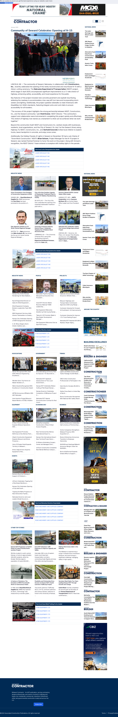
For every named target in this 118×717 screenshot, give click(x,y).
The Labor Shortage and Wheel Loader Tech (89, 203)
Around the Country (91, 309)
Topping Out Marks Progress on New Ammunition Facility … (22, 492)
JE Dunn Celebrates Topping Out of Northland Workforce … (22, 482)
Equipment (16, 405)
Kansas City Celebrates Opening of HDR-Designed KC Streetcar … (22, 319)
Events (14, 456)
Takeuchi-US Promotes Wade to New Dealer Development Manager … (46, 317)
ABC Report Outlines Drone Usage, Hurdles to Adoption (89, 215)
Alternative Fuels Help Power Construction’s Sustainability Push (90, 55)
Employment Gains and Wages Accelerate (90, 75)
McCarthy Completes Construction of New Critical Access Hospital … (44, 425)
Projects (63, 275)
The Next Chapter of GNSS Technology (90, 96)
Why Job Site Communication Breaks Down (90, 117)
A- (94, 21)
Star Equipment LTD (42, 333)
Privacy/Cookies (113, 713)
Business (63, 405)
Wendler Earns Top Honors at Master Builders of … (21, 381)
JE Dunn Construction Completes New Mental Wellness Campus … (46, 448)
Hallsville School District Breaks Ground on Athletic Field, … (69, 295)
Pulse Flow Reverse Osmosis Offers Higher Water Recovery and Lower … (89, 529)
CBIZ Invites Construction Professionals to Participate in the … (70, 380)
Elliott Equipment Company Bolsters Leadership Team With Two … (21, 308)
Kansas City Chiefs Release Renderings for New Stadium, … (22, 295)
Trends (62, 353)
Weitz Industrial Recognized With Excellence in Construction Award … (22, 388)
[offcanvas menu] (103, 21)
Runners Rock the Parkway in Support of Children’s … (21, 475)
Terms (104, 713)
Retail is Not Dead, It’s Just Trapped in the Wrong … (89, 347)
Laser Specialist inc (42, 153)
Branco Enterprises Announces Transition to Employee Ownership (69, 439)
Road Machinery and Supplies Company (49, 506)
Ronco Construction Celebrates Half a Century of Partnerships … (70, 424)
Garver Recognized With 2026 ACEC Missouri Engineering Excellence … (21, 373)
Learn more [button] (48, 1)
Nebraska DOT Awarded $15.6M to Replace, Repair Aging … (70, 321)
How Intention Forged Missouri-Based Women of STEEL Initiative (22, 399)
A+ (99, 21)
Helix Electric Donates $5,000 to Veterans (70, 387)
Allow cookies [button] (9, 3)
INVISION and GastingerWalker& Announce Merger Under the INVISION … (70, 446)
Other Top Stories (17, 527)
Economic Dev (41, 405)
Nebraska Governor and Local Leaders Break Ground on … (21, 498)
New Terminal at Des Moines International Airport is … (45, 433)
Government (40, 353)
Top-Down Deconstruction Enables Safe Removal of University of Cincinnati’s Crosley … (88, 382)
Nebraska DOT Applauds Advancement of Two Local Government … (44, 380)
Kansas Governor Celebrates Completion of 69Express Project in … (46, 393)
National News (90, 27)
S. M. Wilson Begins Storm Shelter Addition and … (20, 325)
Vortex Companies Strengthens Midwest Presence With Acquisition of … (69, 432)
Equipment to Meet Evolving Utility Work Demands (89, 263)
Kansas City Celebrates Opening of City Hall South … (22, 487)
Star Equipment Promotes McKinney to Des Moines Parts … (22, 433)
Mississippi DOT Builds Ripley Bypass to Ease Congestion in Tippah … (89, 415)
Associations (17, 353)
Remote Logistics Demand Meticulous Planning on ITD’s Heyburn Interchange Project (89, 563)
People (38, 275)
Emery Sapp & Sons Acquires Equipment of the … (21, 450)
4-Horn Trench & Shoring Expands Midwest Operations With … (21, 425)
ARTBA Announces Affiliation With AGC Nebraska (22, 394)
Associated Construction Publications (16, 713)
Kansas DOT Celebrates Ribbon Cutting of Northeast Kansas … (45, 387)
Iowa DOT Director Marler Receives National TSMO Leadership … (44, 304)
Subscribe (38, 704)
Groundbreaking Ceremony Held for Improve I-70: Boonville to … (46, 373)
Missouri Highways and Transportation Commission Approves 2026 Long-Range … (69, 303)
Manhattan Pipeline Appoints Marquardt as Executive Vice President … (45, 295)
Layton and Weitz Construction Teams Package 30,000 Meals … (70, 373)
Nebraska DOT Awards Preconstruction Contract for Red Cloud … (46, 400)
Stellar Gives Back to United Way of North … (70, 392)
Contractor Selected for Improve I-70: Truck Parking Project (70, 316)
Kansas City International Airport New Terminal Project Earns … (46, 438)
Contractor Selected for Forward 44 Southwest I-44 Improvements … (70, 310)
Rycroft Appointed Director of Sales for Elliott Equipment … (21, 302)
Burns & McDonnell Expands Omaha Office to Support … (68, 452)
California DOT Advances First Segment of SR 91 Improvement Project (89, 364)
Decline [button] (2, 3)
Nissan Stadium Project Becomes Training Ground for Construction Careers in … (89, 497)
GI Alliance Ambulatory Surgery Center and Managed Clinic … (45, 443)
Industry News (16, 173)
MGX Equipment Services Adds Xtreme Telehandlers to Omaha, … (22, 314)
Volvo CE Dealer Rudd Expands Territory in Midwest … (21, 445)
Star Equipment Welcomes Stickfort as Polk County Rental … (46, 311)
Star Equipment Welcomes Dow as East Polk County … (46, 323)
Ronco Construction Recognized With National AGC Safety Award (70, 397)
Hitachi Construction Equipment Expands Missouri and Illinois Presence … (22, 439)
